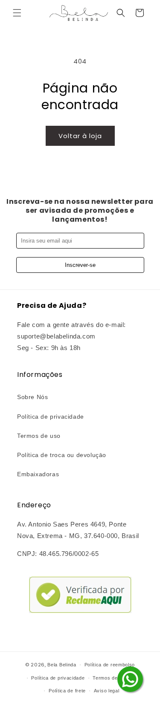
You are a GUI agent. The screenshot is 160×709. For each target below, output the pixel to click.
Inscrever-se (80, 265)
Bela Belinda (61, 664)
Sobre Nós (32, 397)
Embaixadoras (38, 474)
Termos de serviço (115, 677)
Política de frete (67, 690)
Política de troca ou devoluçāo (61, 454)
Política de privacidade (50, 416)
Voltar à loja (80, 135)
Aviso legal (106, 690)
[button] (17, 12)
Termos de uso (39, 435)
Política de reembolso (109, 664)
